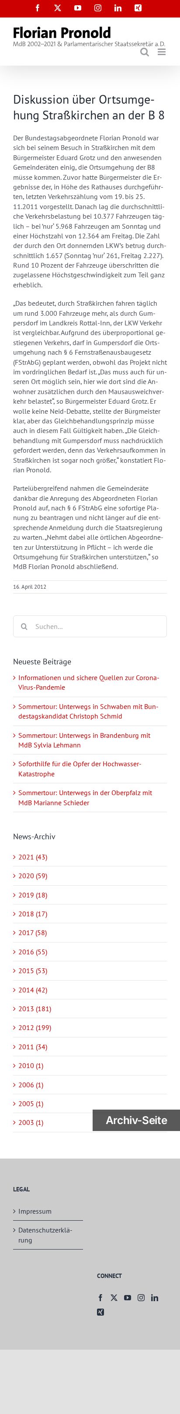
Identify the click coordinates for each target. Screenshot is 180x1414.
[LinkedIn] (154, 1297)
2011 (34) (32, 1046)
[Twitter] (114, 1297)
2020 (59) (32, 875)
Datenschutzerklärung (45, 1234)
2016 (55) (32, 951)
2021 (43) (32, 856)
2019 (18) (32, 894)
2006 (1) (30, 1084)
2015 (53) (32, 970)
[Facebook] (100, 1297)
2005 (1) (30, 1103)
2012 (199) (34, 1027)
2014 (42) (32, 989)
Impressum (35, 1211)
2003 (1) (30, 1122)
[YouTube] (127, 1297)
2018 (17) (32, 913)
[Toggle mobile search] (144, 51)
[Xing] (100, 1312)
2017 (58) (32, 932)
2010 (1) (30, 1065)
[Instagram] (141, 1297)
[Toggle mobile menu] (162, 51)
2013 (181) (34, 1008)
